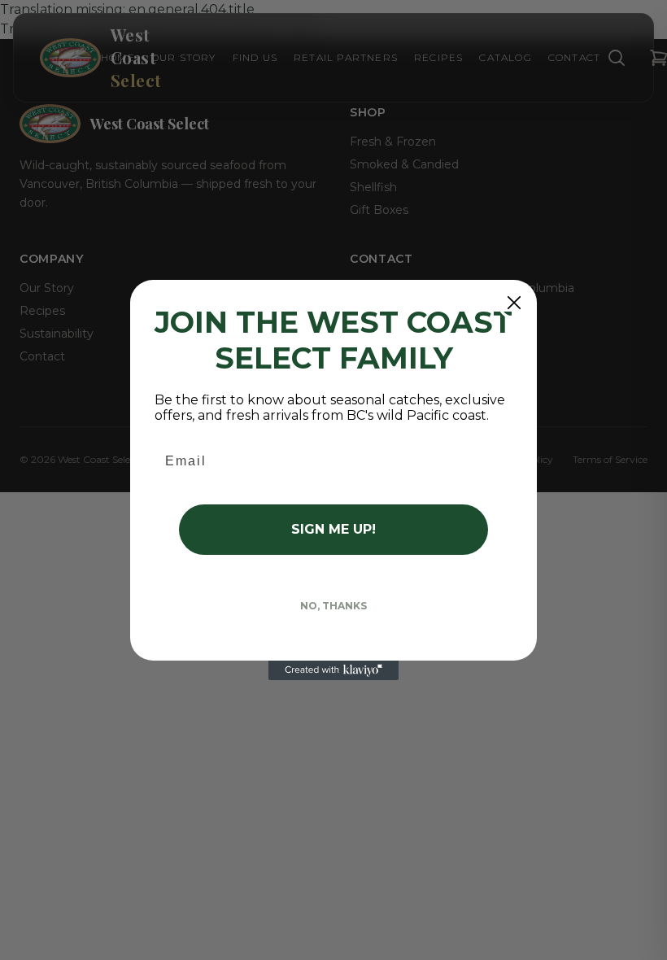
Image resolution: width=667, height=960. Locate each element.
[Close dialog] (514, 302)
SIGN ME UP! (333, 529)
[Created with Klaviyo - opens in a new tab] (333, 670)
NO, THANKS (333, 606)
